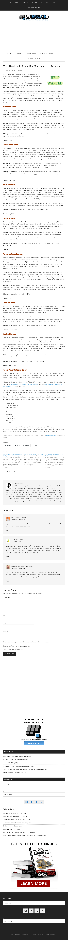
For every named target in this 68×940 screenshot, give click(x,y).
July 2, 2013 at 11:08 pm (18, 520)
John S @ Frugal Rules (17, 540)
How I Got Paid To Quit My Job (12, 763)
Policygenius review (9, 823)
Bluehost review (7, 829)
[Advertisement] (34, 36)
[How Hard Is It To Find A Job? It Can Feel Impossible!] (55, 461)
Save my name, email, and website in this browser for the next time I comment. (26, 642)
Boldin (5, 826)
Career (16, 472)
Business (11, 472)
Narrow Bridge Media (47, 934)
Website (5, 631)
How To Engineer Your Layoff (11, 835)
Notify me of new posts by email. (14, 649)
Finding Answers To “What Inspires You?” (15, 772)
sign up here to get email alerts (23, 501)
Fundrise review (7, 816)
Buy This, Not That (8, 832)
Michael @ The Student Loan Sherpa (21, 566)
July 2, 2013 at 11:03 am (18, 542)
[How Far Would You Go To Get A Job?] (34, 460)
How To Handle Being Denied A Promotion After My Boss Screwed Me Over (25, 769)
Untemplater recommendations (48, 499)
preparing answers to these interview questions (24, 384)
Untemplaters (7, 427)
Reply (7, 530)
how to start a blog (31, 499)
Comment (6, 598)
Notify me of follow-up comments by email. (17, 646)
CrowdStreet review (8, 819)
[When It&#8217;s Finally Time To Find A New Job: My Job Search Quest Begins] (13, 461)
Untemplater (34, 17)
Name (5, 615)
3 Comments (20, 70)
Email (5, 623)
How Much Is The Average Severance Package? (17, 756)
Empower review (8, 813)
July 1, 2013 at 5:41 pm (18, 568)
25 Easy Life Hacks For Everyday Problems (15, 760)
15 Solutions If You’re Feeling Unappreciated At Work (18, 766)
